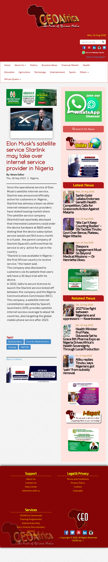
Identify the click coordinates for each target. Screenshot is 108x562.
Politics (34, 65)
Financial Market (70, 65)
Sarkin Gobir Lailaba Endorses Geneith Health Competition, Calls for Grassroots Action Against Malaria (81, 203)
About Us (19, 65)
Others (83, 72)
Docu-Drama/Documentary (31, 527)
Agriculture (24, 72)
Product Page (31, 534)
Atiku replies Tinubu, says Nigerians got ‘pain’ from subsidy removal (78, 366)
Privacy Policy (78, 482)
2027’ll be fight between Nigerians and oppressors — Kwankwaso (82, 313)
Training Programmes (31, 519)
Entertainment (57, 72)
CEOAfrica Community (31, 515)
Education (9, 72)
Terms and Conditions (78, 479)
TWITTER (25, 347)
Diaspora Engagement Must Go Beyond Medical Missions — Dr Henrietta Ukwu (82, 253)
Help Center (31, 486)
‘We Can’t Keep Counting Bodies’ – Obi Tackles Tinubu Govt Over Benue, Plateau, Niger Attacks (82, 229)
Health (86, 65)
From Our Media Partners (37, 341)
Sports (72, 72)
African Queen (11, 79)
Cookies (78, 486)
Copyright (78, 490)
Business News (49, 65)
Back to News (14, 359)
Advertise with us (31, 490)
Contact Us (30, 482)
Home (7, 65)
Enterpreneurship (31, 523)
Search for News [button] (84, 128)
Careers (31, 531)
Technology (40, 72)
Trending (12, 347)
